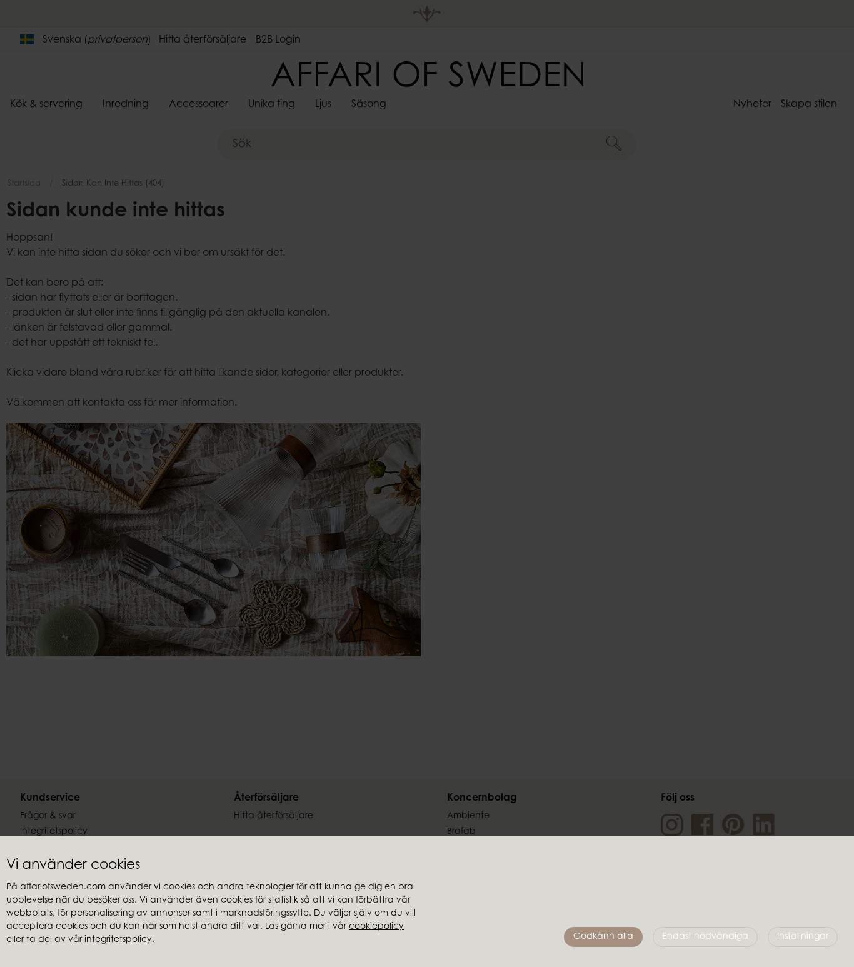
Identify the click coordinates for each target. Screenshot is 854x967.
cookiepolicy (376, 927)
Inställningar (802, 937)
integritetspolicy (118, 940)
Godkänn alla (603, 937)
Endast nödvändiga (705, 937)
